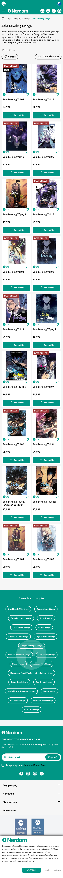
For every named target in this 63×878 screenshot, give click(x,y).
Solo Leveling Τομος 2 (44, 501)
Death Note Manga (44, 682)
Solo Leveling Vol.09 (13, 99)
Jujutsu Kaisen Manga (45, 636)
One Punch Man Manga (43, 700)
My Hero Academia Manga (19, 655)
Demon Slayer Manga (46, 609)
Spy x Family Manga (47, 655)
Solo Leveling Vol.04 (13, 559)
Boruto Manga (49, 691)
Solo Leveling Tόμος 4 (14, 214)
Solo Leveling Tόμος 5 (44, 329)
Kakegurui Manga (17, 700)
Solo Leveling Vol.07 (43, 386)
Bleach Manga (18, 664)
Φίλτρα (12, 56)
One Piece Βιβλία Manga (18, 609)
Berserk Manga (46, 618)
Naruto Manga (44, 627)
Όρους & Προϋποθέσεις (35, 765)
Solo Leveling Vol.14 (43, 99)
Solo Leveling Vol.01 (13, 271)
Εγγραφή (52, 757)
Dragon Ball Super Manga (31, 645)
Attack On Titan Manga (18, 636)
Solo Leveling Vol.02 (13, 444)
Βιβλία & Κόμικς (14, 18)
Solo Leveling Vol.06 (43, 156)
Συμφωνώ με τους (26, 765)
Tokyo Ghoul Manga (19, 682)
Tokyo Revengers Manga (21, 618)
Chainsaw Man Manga (41, 664)
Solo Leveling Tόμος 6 (14, 386)
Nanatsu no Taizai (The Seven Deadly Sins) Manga (31, 673)
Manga (27, 18)
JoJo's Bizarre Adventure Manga (21, 691)
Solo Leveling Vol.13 (43, 214)
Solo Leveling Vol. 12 (44, 444)
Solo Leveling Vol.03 (43, 271)
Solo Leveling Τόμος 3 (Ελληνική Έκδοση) (14, 503)
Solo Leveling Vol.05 (43, 559)
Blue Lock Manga (31, 709)
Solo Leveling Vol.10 (13, 156)
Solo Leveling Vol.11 (13, 329)
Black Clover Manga (21, 627)
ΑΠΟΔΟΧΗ (31, 870)
